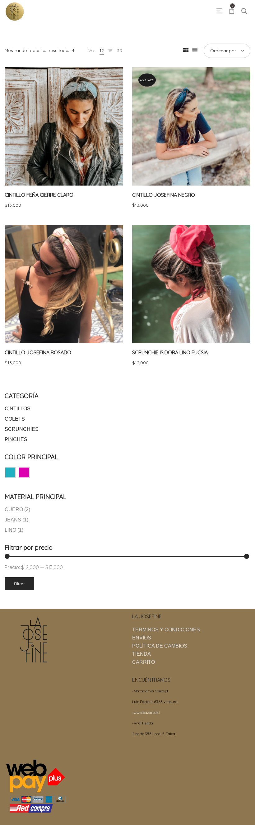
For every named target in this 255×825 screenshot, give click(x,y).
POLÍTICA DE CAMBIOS (159, 645)
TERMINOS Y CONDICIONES (166, 629)
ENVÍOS (141, 637)
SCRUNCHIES (22, 429)
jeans (13, 519)
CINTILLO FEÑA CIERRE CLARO (39, 195)
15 (110, 50)
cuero (14, 509)
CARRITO (143, 662)
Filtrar (19, 583)
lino (10, 530)
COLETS (15, 419)
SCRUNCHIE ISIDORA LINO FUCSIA (170, 352)
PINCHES (16, 439)
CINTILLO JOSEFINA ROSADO (38, 352)
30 (119, 50)
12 (102, 50)
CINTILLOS (17, 408)
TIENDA (141, 654)
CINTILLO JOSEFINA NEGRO (163, 195)
